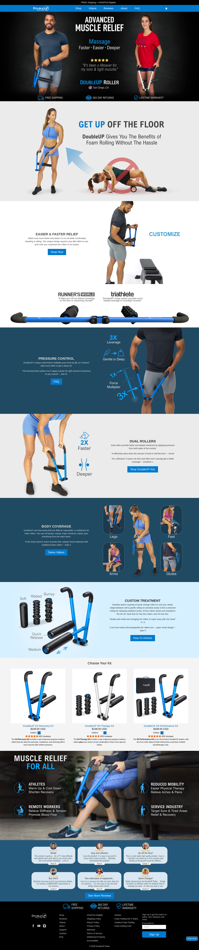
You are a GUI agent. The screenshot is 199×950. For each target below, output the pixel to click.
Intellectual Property (96, 937)
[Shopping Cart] (166, 8)
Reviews (108, 8)
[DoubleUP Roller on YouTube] (39, 927)
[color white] (43, 733)
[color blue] (39, 733)
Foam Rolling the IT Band (126, 919)
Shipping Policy (94, 919)
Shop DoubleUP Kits (142, 469)
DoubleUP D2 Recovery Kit (38, 725)
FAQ (137, 8)
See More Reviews (99, 895)
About (124, 8)
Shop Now (57, 252)
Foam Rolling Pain (122, 926)
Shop (78, 8)
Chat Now (191, 938)
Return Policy (93, 922)
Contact (62, 933)
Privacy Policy (93, 926)
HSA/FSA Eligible (107, 2)
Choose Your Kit (99, 663)
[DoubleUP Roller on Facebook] (34, 927)
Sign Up (154, 934)
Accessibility (92, 941)
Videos (92, 8)
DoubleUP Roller (103, 946)
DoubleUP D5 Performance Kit (161, 725)
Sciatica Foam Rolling (124, 922)
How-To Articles (142, 638)
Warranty (91, 930)
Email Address (148, 923)
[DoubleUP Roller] (39, 917)
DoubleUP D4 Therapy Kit (99, 725)
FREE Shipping (88, 2)
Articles (117, 915)
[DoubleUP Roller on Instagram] (45, 927)
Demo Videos (56, 552)
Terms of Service (94, 933)
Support (62, 930)
